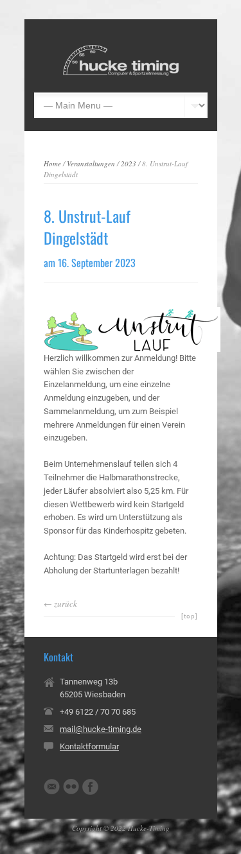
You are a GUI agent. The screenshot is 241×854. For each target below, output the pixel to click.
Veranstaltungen (91, 163)
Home (52, 163)
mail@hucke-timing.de (100, 729)
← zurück (60, 603)
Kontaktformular (89, 746)
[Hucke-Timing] (121, 73)
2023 (128, 163)
